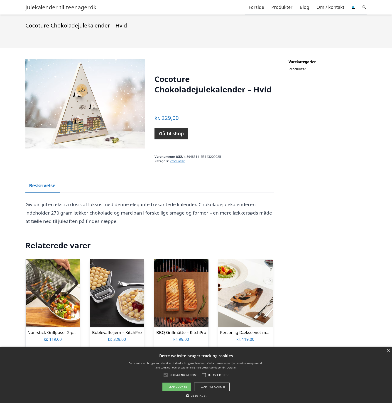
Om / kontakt (330, 7)
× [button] (388, 350)
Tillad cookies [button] (176, 386)
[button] (196, 395)
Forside (256, 7)
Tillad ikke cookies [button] (211, 386)
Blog (304, 7)
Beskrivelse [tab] (42, 185)
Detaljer (231, 367)
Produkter (281, 7)
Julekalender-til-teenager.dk (60, 7)
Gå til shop (171, 133)
